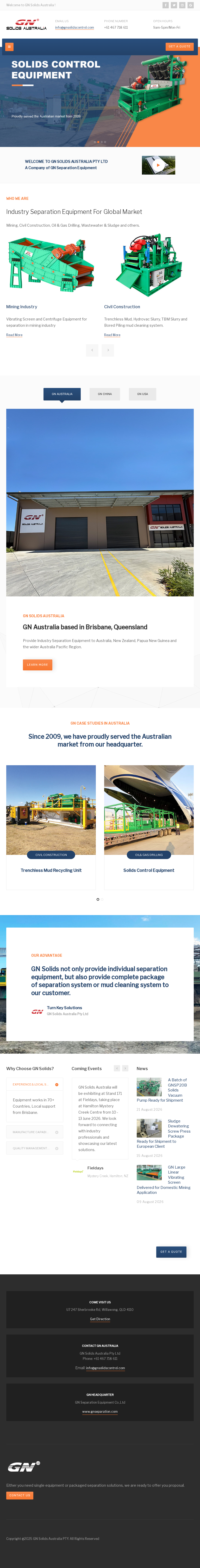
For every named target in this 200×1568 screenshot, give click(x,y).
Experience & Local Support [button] (36, 1084)
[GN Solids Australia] (26, 24)
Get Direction (100, 1319)
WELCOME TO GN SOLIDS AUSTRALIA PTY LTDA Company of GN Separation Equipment (66, 164)
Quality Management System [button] (36, 1148)
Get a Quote (171, 1252)
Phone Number (116, 21)
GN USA (142, 394)
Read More (14, 335)
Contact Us (19, 1495)
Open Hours (163, 21)
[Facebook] (165, 5)
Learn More (37, 664)
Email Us (62, 21)
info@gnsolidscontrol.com (74, 27)
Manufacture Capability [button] (32, 1132)
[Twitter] (174, 5)
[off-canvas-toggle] (9, 47)
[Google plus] (191, 5)
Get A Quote (180, 46)
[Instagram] (182, 5)
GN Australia (62, 394)
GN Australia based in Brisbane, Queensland (85, 627)
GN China (105, 394)
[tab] (34, 1084)
